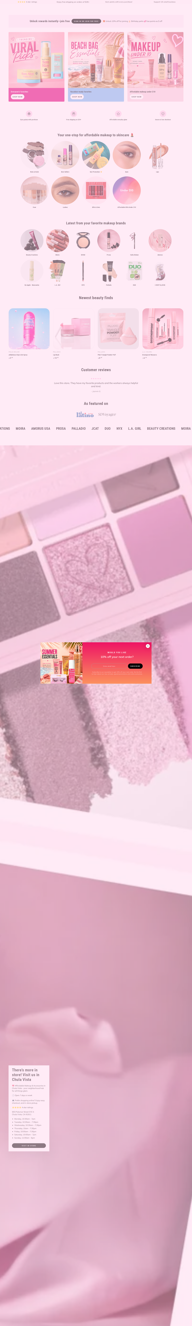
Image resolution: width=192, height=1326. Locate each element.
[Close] (147, 646)
